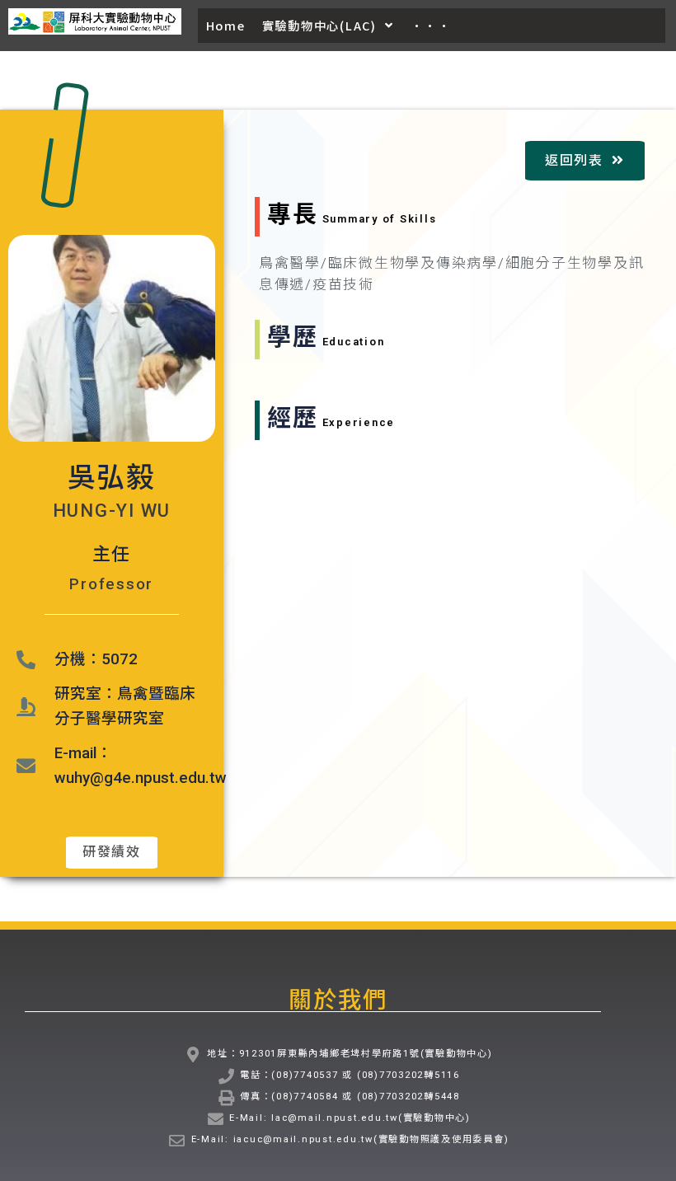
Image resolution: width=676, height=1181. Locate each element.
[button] (111, 853)
